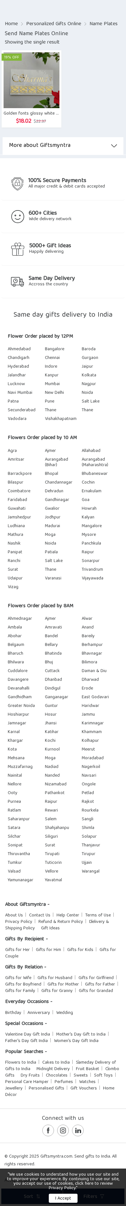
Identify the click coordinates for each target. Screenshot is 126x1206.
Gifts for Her (17, 950)
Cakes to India (56, 1063)
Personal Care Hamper (26, 1082)
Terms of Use (98, 915)
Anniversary (38, 1013)
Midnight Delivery (53, 1069)
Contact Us (39, 915)
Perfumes (64, 1082)
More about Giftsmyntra (39, 146)
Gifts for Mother (63, 984)
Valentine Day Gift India (27, 1034)
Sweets (81, 1075)
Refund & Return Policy (60, 922)
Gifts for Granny (57, 991)
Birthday (13, 1013)
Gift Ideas (50, 928)
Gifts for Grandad (96, 991)
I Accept (63, 1198)
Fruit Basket (87, 1069)
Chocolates (57, 1075)
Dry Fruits (30, 1075)
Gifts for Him (48, 950)
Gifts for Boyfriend (23, 984)
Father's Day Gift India (26, 1041)
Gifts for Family (20, 991)
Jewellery (14, 1088)
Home (11, 24)
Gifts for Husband (54, 978)
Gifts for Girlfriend (96, 978)
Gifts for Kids (80, 950)
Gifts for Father (100, 984)
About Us (14, 915)
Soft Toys (103, 1075)
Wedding (64, 1013)
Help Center (68, 915)
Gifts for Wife (18, 978)
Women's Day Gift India (76, 1041)
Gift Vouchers (83, 1088)
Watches (87, 1082)
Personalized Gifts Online (53, 24)
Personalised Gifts (46, 1088)
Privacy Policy (18, 922)
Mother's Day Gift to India (81, 1034)
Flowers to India (20, 1063)
